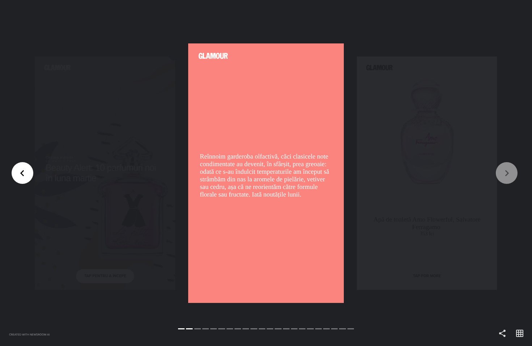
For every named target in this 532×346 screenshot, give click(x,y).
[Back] (133, 173)
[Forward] (399, 173)
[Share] (502, 333)
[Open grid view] (519, 333)
